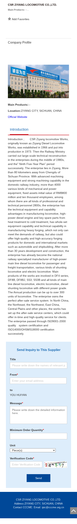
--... (18, 9)
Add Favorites (20, 19)
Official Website (17, 116)
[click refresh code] (54, 464)
